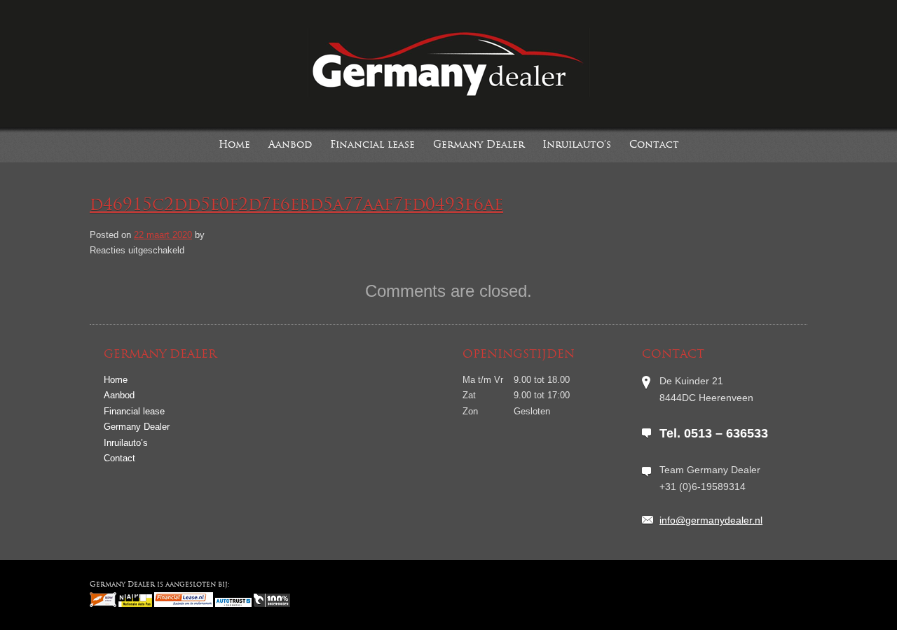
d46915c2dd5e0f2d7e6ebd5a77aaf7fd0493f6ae (296, 205)
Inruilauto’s (576, 145)
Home (234, 145)
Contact (654, 145)
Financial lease (372, 145)
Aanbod (290, 145)
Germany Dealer (478, 145)
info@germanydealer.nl (710, 520)
